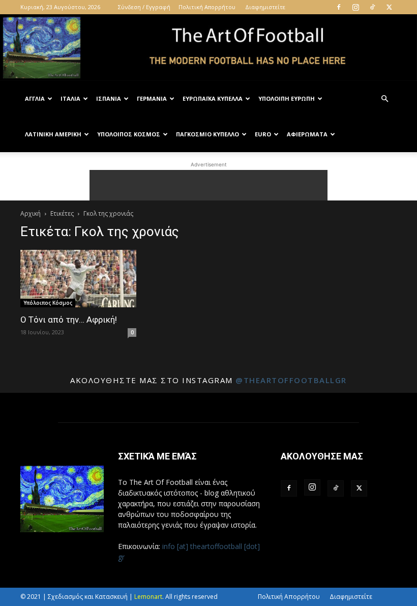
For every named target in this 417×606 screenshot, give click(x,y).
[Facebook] (338, 7)
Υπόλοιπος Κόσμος (128, 134)
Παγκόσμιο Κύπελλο (207, 134)
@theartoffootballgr (291, 380)
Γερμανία (152, 98)
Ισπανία (108, 98)
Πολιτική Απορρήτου (206, 7)
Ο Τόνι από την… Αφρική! (68, 319)
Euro (263, 134)
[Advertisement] (208, 185)
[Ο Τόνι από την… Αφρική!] (78, 278)
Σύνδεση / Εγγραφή (144, 7)
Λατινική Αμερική (53, 134)
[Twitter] (389, 7)
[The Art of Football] (208, 48)
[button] (384, 99)
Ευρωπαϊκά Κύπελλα (213, 98)
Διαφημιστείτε (265, 7)
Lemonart (148, 596)
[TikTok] (372, 7)
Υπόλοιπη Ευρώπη (286, 98)
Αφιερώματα (307, 134)
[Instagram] (355, 7)
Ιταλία (70, 98)
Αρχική (30, 213)
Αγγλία (35, 98)
